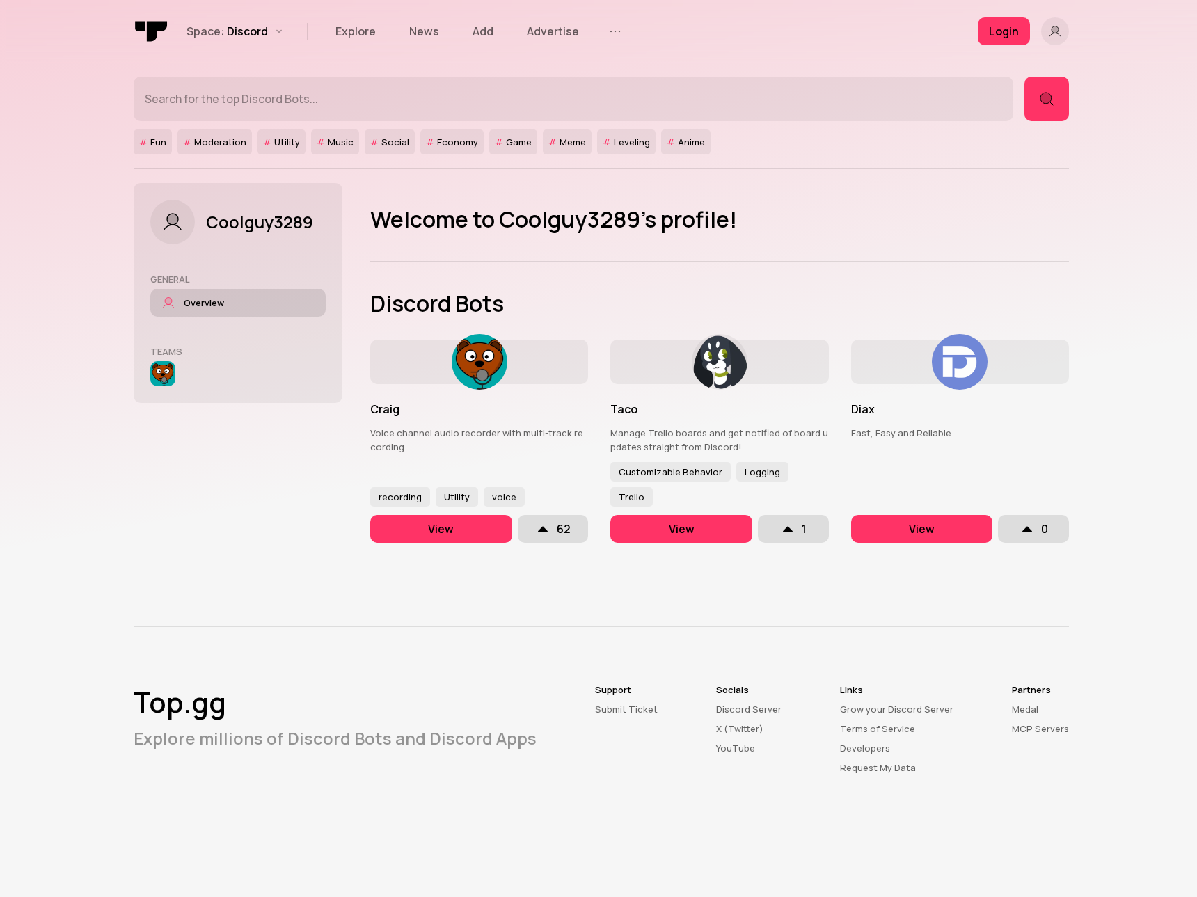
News (424, 31)
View (441, 529)
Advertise (553, 31)
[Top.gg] (152, 31)
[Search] (1046, 99)
